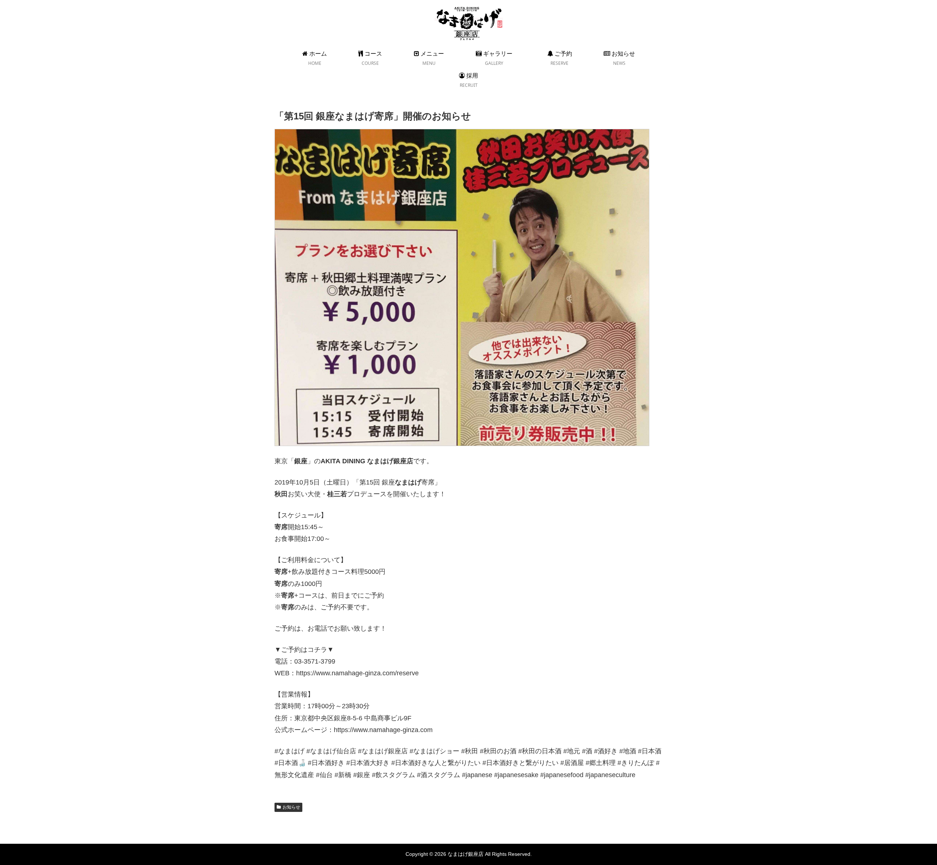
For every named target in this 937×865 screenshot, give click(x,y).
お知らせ (291, 807)
